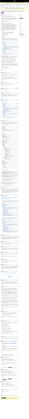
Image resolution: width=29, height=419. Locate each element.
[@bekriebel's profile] (1, 311)
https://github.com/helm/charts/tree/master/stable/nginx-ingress (8, 197)
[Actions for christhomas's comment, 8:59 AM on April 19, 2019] (18, 259)
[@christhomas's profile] (1, 72)
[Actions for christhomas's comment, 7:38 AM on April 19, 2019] (18, 187)
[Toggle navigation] (1, 1)
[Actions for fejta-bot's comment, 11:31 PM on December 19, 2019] (18, 369)
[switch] (2, 70)
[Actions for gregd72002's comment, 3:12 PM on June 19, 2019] (18, 341)
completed (11, 395)
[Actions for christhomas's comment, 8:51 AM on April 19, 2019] (18, 246)
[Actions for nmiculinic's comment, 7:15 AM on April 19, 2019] (18, 99)
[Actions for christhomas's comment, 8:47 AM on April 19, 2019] (18, 235)
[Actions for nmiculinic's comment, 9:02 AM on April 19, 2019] (18, 271)
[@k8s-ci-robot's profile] (1, 389)
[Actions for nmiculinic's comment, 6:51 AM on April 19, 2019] (18, 82)
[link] (3, 354)
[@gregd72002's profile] (1, 341)
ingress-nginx (8, 4)
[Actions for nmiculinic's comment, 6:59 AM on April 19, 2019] (18, 88)
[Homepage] (14, 1)
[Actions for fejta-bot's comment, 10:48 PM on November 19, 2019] (18, 357)
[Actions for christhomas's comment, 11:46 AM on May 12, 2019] (18, 320)
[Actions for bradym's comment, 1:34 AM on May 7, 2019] (18, 286)
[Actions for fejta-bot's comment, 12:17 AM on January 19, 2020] (18, 381)
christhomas (3, 72)
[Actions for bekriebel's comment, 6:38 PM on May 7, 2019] (18, 311)
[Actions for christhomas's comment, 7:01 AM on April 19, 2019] (18, 92)
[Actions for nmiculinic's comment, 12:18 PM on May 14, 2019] (18, 336)
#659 (5, 68)
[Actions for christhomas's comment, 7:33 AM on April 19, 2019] (18, 120)
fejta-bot (3, 369)
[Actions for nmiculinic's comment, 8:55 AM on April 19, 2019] (18, 252)
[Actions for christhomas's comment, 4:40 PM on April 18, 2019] (18, 72)
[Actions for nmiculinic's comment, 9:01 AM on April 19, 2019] (18, 264)
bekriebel (3, 311)
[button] (17, 41)
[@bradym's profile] (1, 286)
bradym (3, 286)
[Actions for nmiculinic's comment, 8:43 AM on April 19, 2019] (18, 195)
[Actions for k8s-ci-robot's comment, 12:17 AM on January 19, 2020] (18, 389)
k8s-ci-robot (3, 389)
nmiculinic (3, 88)
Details (3, 392)
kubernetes (3, 4)
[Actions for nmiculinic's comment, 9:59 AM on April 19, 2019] (18, 280)
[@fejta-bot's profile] (1, 357)
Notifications (17, 4)
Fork (22, 4)
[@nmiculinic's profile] (1, 82)
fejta (15, 363)
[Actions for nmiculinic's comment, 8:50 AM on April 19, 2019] (18, 241)
